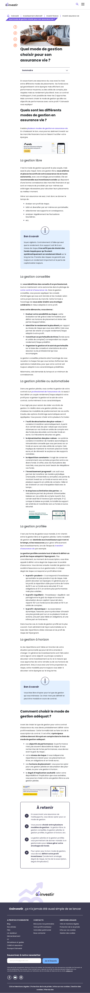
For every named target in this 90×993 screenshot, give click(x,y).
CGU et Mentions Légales (19, 986)
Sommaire (27, 70)
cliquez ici (69, 971)
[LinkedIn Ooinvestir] (21, 977)
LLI (8, 939)
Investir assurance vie (71, 16)
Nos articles (11, 927)
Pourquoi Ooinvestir (14, 948)
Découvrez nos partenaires (43, 924)
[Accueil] (45, 893)
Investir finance (52, 16)
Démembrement (13, 936)
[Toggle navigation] (83, 4)
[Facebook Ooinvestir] (9, 977)
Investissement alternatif (32, 16)
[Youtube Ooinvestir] (15, 977)
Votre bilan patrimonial (42, 930)
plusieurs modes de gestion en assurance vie (47, 128)
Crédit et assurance (14, 945)
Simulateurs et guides (15, 942)
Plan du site (49, 990)
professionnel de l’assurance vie (46, 391)
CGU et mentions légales (69, 924)
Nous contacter (39, 933)
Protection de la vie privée (70, 927)
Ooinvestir (15, 16)
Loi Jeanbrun (12, 933)
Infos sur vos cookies (68, 930)
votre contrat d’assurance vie (33, 290)
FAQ (8, 930)
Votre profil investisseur (42, 927)
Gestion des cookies (67, 933)
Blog (8, 924)
